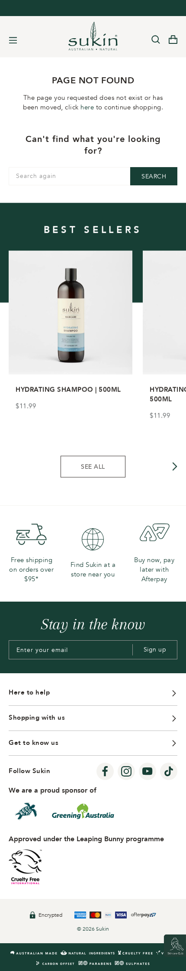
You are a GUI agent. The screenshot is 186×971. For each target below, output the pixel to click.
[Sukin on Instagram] (126, 771)
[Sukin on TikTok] (168, 771)
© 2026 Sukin (93, 928)
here (87, 107)
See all (93, 466)
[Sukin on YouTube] (147, 771)
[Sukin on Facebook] (105, 771)
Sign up (155, 649)
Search (153, 176)
